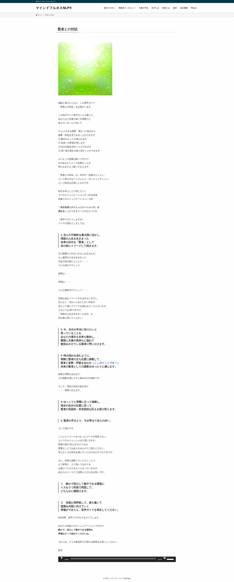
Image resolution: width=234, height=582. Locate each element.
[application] (117, 559)
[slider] (170, 559)
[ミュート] (164, 558)
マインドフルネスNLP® (54, 8)
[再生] (61, 558)
